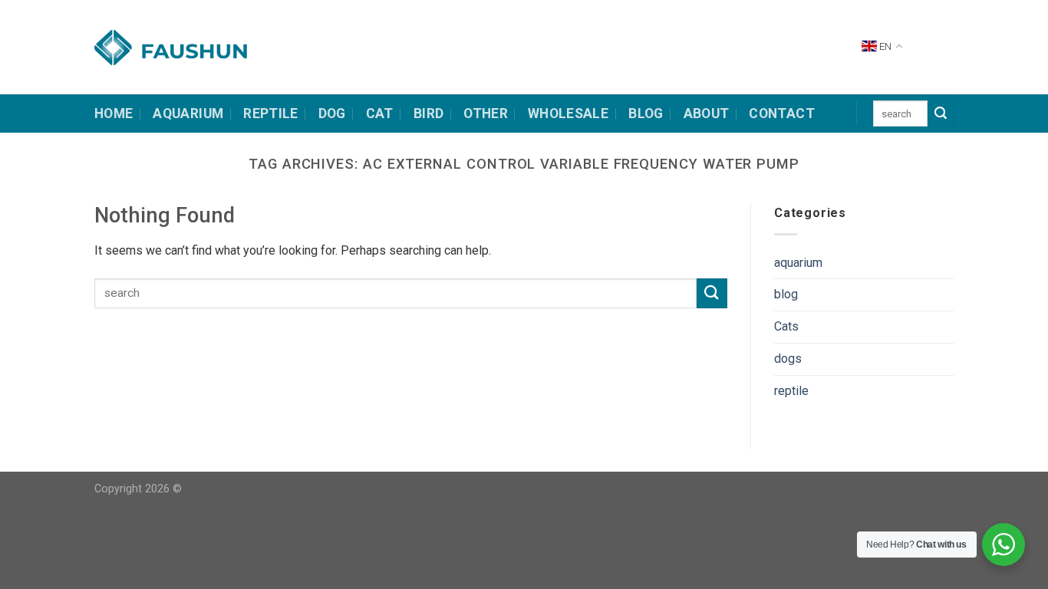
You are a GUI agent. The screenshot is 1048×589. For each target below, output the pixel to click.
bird (428, 113)
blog (786, 294)
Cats (786, 326)
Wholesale (568, 113)
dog (332, 113)
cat (380, 113)
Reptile (270, 113)
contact (781, 113)
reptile (791, 390)
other (485, 113)
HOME (113, 113)
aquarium (798, 262)
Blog (645, 113)
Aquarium (188, 113)
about (707, 113)
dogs (788, 358)
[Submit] (941, 113)
